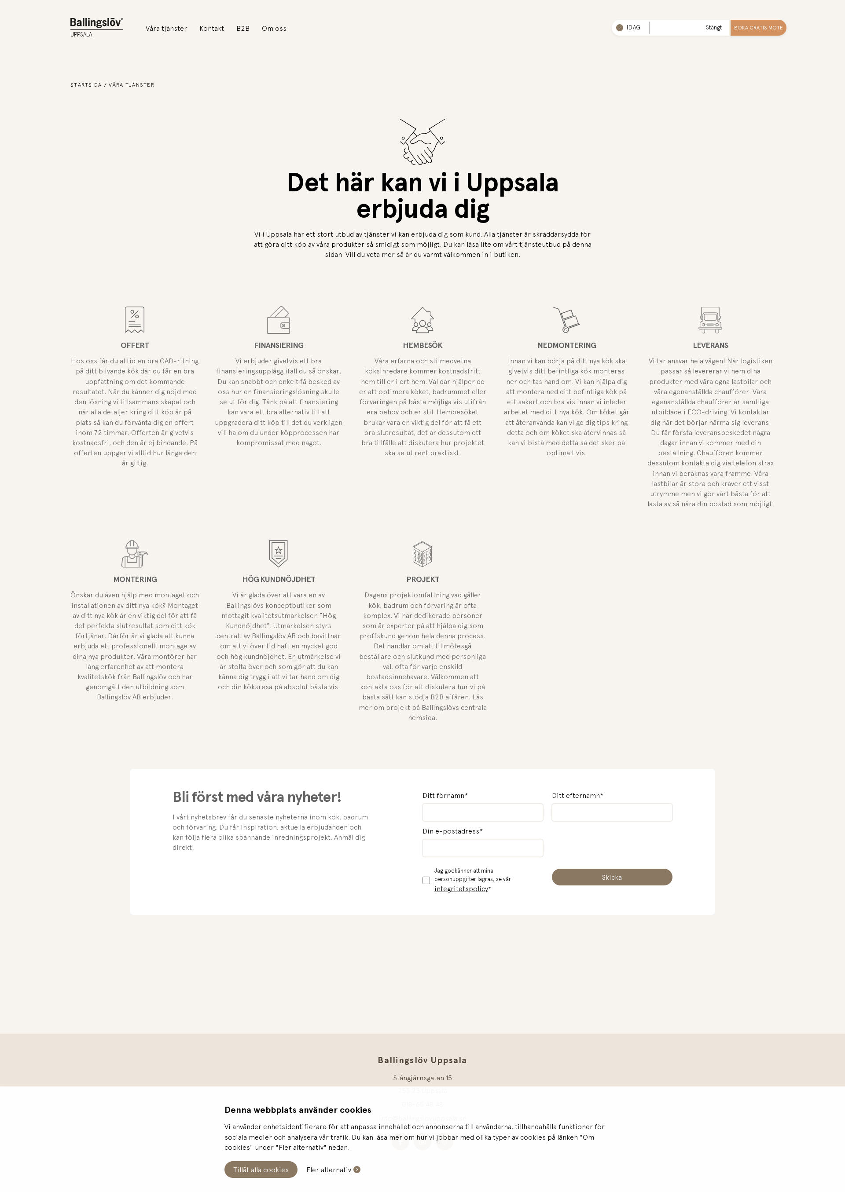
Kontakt (211, 28)
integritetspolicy (461, 888)
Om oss (274, 28)
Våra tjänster (166, 28)
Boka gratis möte (758, 28)
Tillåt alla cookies (261, 1170)
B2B (243, 28)
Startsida (86, 85)
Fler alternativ (328, 1170)
